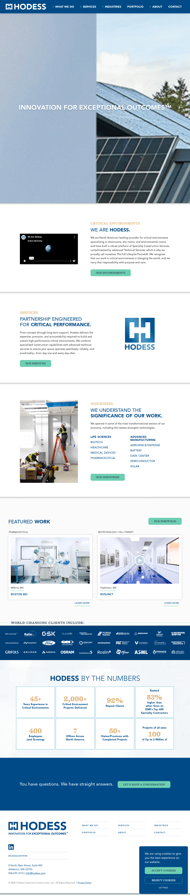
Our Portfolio (165, 521)
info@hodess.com (35, 873)
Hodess (25, 7)
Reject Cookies (164, 880)
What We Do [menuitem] (64, 7)
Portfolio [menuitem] (135, 7)
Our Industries (107, 477)
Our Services (35, 363)
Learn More (82, 603)
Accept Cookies (163, 870)
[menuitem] (53, 7)
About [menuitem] (157, 7)
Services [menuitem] (89, 7)
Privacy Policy (85, 883)
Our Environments (110, 273)
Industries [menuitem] (113, 7)
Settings (163, 888)
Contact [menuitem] (175, 7)
